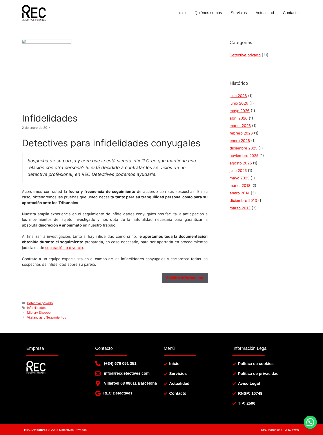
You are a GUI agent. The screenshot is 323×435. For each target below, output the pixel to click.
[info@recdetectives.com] (98, 373)
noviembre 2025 (244, 155)
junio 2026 (239, 103)
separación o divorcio (64, 247)
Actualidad (265, 13)
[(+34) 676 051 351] (98, 363)
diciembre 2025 (243, 148)
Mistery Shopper (39, 312)
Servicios (239, 13)
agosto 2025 (241, 163)
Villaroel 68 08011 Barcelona (130, 383)
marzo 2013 (240, 208)
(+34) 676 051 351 (120, 363)
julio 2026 (238, 96)
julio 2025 (238, 170)
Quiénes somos (208, 13)
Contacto (291, 13)
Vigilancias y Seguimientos (46, 317)
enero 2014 (240, 193)
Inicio (181, 13)
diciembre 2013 (243, 200)
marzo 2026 (240, 125)
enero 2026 (240, 140)
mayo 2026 (240, 111)
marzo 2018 (240, 185)
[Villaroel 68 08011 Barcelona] (98, 383)
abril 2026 (239, 118)
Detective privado (40, 303)
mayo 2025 (239, 178)
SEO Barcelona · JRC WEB (280, 429)
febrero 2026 (241, 133)
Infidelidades (36, 308)
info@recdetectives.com (127, 373)
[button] (310, 422)
